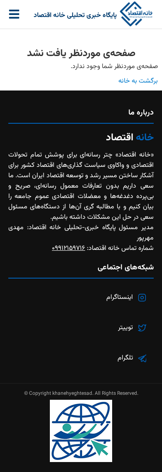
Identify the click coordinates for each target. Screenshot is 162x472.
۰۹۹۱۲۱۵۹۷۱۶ (68, 248)
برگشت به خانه (138, 81)
